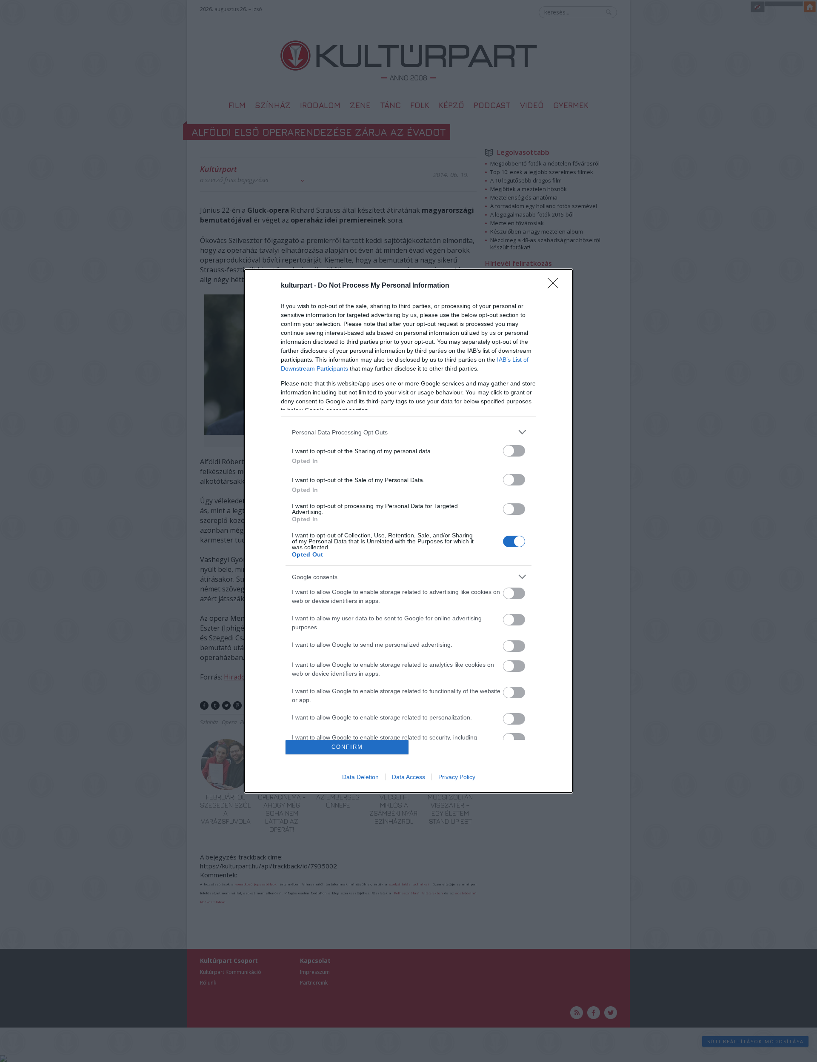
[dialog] (408, 531)
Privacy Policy (456, 777)
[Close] (556, 286)
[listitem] (408, 432)
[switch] (514, 451)
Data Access (408, 777)
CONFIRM (347, 747)
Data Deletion (360, 777)
